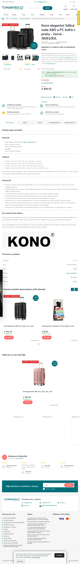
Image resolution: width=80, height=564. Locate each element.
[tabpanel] (21, 317)
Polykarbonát (73, 273)
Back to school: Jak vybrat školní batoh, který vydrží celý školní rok (38, 535)
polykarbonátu (67, 57)
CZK (73, 2)
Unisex (75, 281)
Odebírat (69, 485)
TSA (12, 189)
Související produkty (54, 122)
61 (76, 277)
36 (74, 277)
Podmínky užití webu (9, 525)
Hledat (47, 8)
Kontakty (6, 529)
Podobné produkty (69, 122)
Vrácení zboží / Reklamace (8, 2)
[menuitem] (6, 14)
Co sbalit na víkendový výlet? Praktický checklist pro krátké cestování (36, 539)
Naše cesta (6, 536)
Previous (72, 289)
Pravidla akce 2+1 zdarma (10, 527)
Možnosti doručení (48, 83)
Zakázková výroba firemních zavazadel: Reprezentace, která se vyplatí (13, 546)
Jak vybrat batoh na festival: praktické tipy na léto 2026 (38, 542)
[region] (20, 66)
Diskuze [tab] (40, 122)
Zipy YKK (7, 149)
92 (71, 277)
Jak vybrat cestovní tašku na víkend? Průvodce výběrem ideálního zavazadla (38, 531)
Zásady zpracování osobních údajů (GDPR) (14, 522)
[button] (27, 430)
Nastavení (20, 561)
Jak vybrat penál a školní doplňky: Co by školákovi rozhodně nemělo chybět (37, 524)
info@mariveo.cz (28, 502)
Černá (75, 269)
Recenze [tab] (25, 122)
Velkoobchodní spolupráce (10, 540)
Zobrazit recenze (20, 458)
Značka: (44, 101)
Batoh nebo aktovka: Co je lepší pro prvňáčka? (38, 521)
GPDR (53, 489)
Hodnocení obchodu (9, 534)
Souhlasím (59, 555)
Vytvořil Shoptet (74, 560)
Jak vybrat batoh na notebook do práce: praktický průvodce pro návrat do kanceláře (37, 518)
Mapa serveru (7, 531)
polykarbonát (30, 142)
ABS (62, 57)
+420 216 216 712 (46, 502)
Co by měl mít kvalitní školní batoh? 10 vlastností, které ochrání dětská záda (36, 528)
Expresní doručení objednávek (11, 543)
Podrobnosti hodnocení (62, 42)
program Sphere (7, 538)
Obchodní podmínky (8, 520)
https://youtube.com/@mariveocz (49, 506)
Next (76, 289)
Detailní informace (51, 63)
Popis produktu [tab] (10, 122)
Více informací (36, 557)
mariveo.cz (62, 502)
